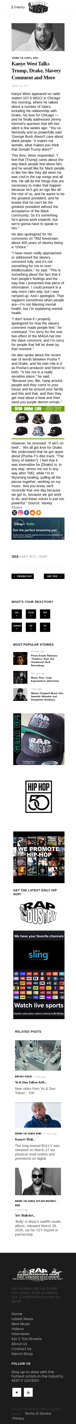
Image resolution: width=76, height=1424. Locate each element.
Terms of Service (38, 1413)
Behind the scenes (21, 57)
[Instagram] (20, 512)
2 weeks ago (40, 1076)
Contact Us (21, 1348)
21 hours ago (38, 651)
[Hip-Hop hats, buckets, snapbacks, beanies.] (38, 422)
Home (16, 1313)
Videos (17, 1328)
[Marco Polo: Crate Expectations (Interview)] (20, 677)
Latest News (22, 1318)
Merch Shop (22, 1353)
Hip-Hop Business (46, 1200)
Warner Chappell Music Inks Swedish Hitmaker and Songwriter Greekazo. (47, 696)
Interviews (20, 1333)
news (35, 57)
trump (43, 556)
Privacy (18, 1418)
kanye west (28, 556)
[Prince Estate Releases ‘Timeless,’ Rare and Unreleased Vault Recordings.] (20, 658)
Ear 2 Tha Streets (26, 1338)
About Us (19, 1343)
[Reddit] (32, 512)
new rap (19, 1076)
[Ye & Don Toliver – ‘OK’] (38, 1055)
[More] (38, 512)
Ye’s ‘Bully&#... (25, 1215)
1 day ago (36, 689)
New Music (20, 1323)
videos (28, 1076)
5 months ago (50, 1133)
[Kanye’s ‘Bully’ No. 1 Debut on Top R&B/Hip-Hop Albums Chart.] (38, 1115)
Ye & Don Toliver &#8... (30, 1082)
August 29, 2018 (20, 85)
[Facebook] (26, 512)
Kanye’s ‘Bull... (25, 1139)
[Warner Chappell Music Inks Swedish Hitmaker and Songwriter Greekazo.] (20, 694)
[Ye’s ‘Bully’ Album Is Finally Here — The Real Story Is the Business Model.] (38, 1181)
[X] (14, 512)
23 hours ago (38, 673)
